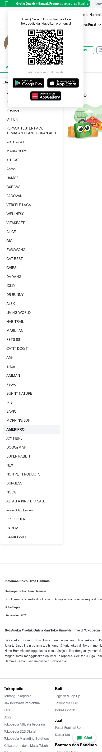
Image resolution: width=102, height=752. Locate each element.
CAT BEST (14, 259)
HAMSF (12, 178)
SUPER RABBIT (18, 456)
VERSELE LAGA (18, 205)
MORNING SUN (18, 420)
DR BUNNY (14, 295)
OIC (9, 241)
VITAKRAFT (15, 223)
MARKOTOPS (16, 151)
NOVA (11, 492)
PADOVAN (14, 196)
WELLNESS (15, 214)
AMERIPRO (15, 429)
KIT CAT (12, 160)
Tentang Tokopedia (17, 696)
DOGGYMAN (16, 447)
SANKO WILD (16, 537)
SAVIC (11, 411)
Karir (7, 710)
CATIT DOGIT (17, 348)
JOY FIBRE (14, 438)
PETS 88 (13, 339)
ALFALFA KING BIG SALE (25, 501)
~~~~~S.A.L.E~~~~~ (19, 510)
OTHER (12, 119)
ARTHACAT (15, 142)
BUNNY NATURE (19, 393)
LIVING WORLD (18, 313)
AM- (9, 357)
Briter (10, 366)
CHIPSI (11, 268)
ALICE (11, 232)
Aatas (11, 169)
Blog (7, 717)
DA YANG (13, 277)
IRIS (9, 402)
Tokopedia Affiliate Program (24, 724)
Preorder (13, 110)
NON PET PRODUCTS (23, 474)
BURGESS (14, 483)
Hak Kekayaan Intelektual (22, 703)
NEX (9, 465)
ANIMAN (13, 375)
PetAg (11, 384)
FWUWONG (15, 250)
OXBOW (13, 187)
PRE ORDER (15, 519)
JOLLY (10, 286)
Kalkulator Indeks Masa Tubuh (26, 746)
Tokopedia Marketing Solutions (26, 738)
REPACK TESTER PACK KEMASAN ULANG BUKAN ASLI (31, 130)
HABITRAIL (15, 322)
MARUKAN (14, 330)
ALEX (10, 304)
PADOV (12, 528)
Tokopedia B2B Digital (20, 731)
